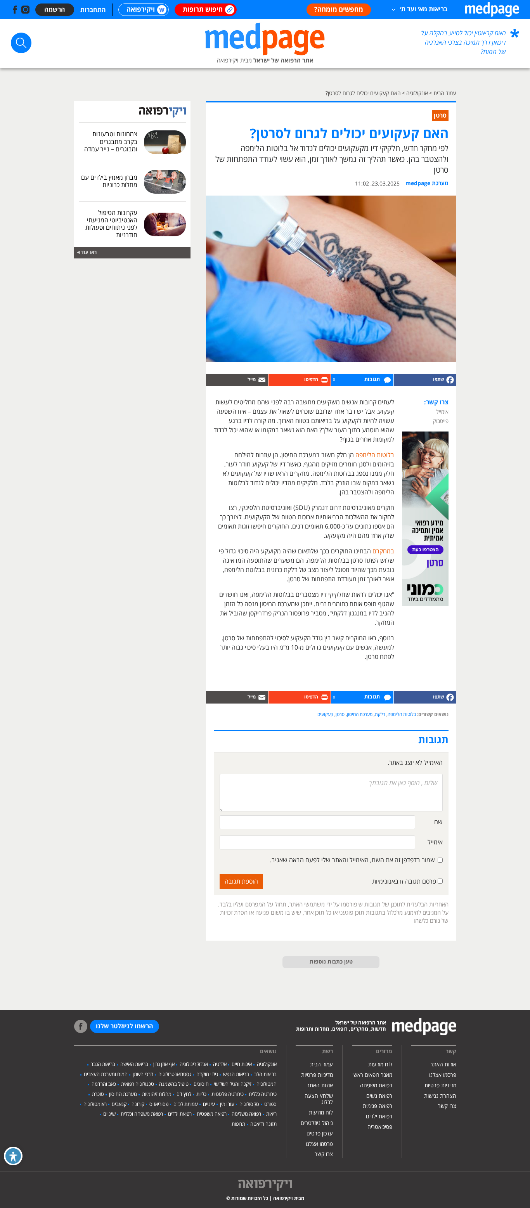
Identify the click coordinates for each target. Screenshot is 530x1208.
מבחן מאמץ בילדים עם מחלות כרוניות (109, 181)
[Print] (299, 380)
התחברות (93, 10)
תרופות (238, 1124)
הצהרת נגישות (440, 1096)
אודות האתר (443, 1064)
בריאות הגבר (103, 1064)
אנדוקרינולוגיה (194, 1064)
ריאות (271, 1114)
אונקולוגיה (267, 1064)
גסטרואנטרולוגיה (174, 1074)
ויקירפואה (140, 9)
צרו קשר (447, 1106)
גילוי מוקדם (207, 1074)
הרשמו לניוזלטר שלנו (124, 1026)
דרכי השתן (143, 1074)
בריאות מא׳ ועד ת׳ (423, 9)
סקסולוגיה (249, 1104)
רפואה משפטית (212, 1114)
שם (438, 822)
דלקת (380, 715)
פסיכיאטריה (379, 1127)
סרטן (340, 715)
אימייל (442, 412)
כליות (201, 1094)
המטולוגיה (266, 1084)
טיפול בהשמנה (174, 1084)
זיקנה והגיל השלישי (232, 1084)
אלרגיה (220, 1064)
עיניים (209, 1104)
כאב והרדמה (104, 1084)
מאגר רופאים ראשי (372, 1075)
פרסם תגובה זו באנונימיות (405, 882)
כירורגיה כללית (263, 1094)
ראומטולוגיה (95, 1104)
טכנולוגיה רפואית (137, 1084)
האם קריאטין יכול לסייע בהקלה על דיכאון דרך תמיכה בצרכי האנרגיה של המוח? (463, 42)
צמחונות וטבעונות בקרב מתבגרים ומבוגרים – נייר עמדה (110, 141)
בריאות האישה (134, 1064)
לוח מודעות (380, 1064)
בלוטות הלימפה (374, 455)
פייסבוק (441, 421)
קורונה (138, 1104)
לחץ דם (184, 1094)
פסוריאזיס (158, 1104)
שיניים (109, 1114)
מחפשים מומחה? (338, 9)
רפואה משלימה (246, 1114)
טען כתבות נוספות (331, 961)
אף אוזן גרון (164, 1064)
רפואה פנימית (377, 1106)
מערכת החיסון (359, 715)
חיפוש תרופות (203, 9)
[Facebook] (425, 380)
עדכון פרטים (320, 1133)
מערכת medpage (427, 183)
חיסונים (201, 1084)
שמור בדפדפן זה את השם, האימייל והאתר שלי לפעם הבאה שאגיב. (352, 860)
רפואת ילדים (379, 1116)
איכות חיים (242, 1064)
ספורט (270, 1104)
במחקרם (383, 551)
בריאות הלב (265, 1074)
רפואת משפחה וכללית (142, 1114)
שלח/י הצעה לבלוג (319, 1099)
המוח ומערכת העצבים (106, 1074)
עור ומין (227, 1104)
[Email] (237, 380)
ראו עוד (89, 252)
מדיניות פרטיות (440, 1085)
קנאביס (119, 1104)
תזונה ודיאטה (263, 1124)
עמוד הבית (321, 1064)
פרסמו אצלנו (442, 1075)
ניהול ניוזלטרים (317, 1123)
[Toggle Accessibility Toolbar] (13, 1156)
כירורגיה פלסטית (227, 1094)
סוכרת (98, 1094)
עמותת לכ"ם (185, 1104)
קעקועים (325, 715)
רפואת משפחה (376, 1085)
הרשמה (54, 10)
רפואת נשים (379, 1096)
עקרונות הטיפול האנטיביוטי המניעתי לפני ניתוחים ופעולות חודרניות (111, 224)
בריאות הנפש (236, 1074)
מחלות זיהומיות (156, 1094)
